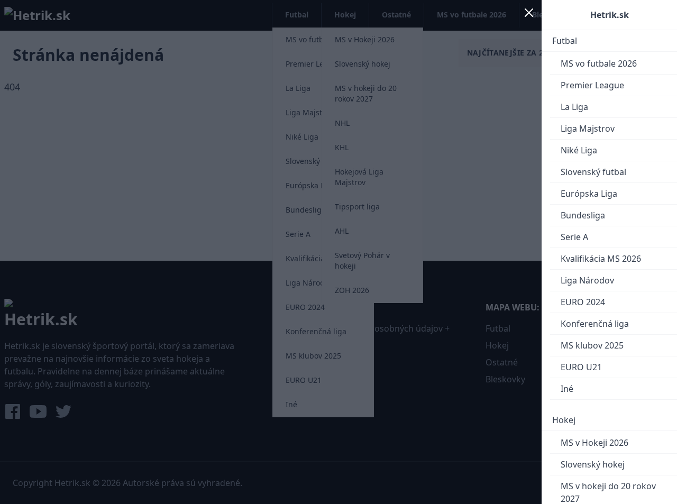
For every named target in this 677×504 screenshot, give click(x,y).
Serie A (574, 237)
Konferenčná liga (595, 323)
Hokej (563, 420)
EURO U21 (581, 367)
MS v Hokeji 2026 (594, 442)
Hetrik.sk (609, 15)
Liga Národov (587, 280)
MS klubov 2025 (592, 345)
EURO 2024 (583, 302)
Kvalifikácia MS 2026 (601, 258)
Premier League (592, 85)
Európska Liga (589, 193)
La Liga (574, 107)
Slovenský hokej (593, 464)
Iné (567, 389)
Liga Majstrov (588, 128)
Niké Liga (579, 150)
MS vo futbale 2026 (599, 63)
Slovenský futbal (593, 172)
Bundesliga (583, 215)
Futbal (564, 41)
